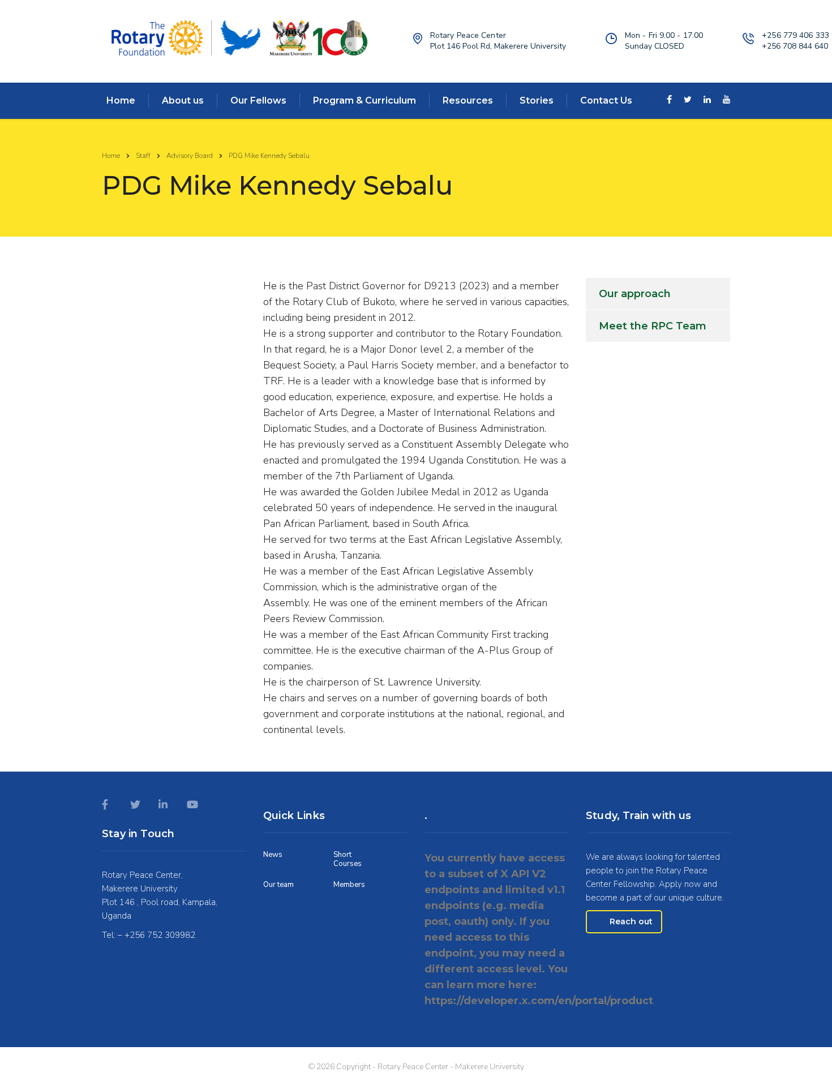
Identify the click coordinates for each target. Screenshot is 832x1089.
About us (183, 100)
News (272, 854)
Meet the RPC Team (652, 326)
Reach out (631, 921)
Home (120, 100)
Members (349, 884)
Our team (278, 884)
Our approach (635, 294)
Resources (468, 100)
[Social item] (669, 100)
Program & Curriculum (364, 100)
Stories (537, 100)
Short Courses (347, 859)
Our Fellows (258, 100)
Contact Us (606, 100)
